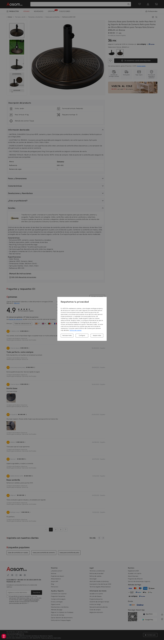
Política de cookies (76, 330)
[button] (4, 636)
